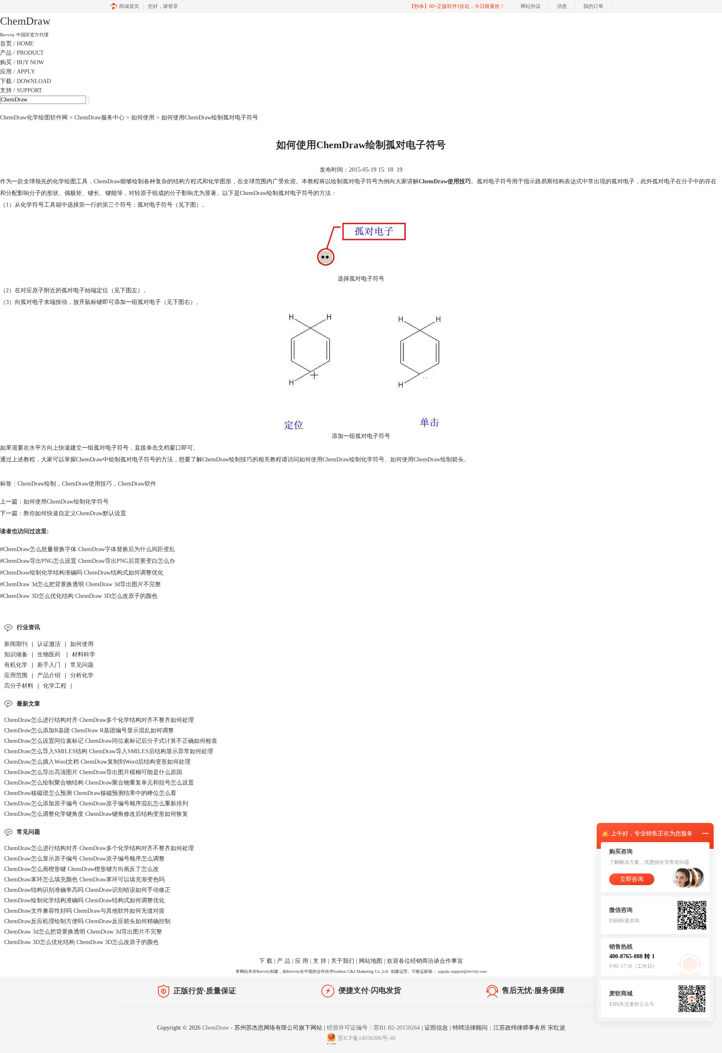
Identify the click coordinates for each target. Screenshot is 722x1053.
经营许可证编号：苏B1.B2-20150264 (373, 1028)
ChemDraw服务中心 (99, 117)
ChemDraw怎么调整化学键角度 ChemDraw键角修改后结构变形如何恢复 (96, 814)
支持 (21, 90)
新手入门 (49, 665)
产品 (22, 53)
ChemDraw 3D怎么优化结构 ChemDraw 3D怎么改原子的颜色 (79, 596)
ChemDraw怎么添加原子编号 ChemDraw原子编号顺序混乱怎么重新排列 (96, 803)
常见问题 (82, 665)
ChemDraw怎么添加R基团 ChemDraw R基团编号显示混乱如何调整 (89, 730)
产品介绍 (49, 675)
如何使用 (143, 117)
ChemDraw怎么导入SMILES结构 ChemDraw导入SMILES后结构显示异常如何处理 (108, 751)
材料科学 (83, 654)
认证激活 (49, 644)
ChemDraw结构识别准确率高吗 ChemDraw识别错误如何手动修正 (87, 890)
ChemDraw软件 (137, 484)
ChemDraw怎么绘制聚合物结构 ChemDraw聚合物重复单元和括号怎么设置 (99, 783)
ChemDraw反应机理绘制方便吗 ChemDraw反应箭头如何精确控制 (87, 921)
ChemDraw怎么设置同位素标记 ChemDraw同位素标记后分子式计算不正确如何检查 (110, 741)
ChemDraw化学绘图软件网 (34, 117)
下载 (25, 81)
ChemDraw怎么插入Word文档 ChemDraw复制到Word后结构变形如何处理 (97, 762)
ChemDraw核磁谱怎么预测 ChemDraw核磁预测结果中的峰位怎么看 (90, 793)
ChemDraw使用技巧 (87, 484)
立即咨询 (631, 879)
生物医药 (49, 654)
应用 (17, 71)
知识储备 (16, 654)
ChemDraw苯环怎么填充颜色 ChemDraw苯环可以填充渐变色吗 (84, 879)
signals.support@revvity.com (462, 971)
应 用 (301, 961)
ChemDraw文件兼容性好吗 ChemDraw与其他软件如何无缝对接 (84, 911)
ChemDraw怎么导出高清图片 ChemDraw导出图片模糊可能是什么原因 (93, 772)
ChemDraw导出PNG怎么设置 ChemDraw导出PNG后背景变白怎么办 (87, 561)
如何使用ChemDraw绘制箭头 (427, 459)
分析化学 (82, 675)
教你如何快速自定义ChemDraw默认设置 (74, 513)
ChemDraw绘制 (37, 484)
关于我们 (342, 961)
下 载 (265, 961)
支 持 (319, 961)
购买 (22, 62)
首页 (17, 43)
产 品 (283, 961)
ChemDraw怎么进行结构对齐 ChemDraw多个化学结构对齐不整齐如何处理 (99, 720)
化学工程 (54, 686)
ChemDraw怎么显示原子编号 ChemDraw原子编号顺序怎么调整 (84, 859)
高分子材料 (18, 686)
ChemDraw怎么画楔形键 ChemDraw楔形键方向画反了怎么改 (81, 869)
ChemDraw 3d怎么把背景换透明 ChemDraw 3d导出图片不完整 (80, 584)
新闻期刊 (16, 644)
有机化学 (16, 665)
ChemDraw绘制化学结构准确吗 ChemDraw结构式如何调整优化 (81, 573)
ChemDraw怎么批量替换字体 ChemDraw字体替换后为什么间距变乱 (87, 549)
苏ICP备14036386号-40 (367, 1038)
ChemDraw (216, 1028)
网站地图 (370, 961)
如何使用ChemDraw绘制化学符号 (341, 459)
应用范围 (16, 675)
